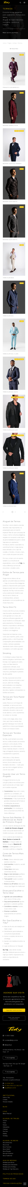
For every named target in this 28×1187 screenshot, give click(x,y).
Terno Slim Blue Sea (9, 506)
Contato (5, 1099)
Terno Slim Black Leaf (10, 430)
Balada (5, 1133)
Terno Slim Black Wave (10, 468)
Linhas (15, 43)
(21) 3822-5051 (18, 1085)
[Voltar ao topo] (24, 1184)
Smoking (21, 130)
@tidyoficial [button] (8, 1045)
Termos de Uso (9, 1178)
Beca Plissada (7, 1151)
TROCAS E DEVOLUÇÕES (12, 1183)
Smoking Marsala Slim (10, 125)
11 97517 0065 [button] (9, 1036)
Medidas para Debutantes (10, 1164)
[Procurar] (19, 2)
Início (4, 43)
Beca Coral (6, 1145)
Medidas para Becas (8, 1162)
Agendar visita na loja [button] (14, 1010)
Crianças (5, 1129)
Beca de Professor (8, 1153)
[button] (24, 2)
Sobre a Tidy (6, 1097)
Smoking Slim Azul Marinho (12, 163)
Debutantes (6, 1127)
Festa (4, 1123)
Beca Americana (7, 1142)
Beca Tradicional (7, 1155)
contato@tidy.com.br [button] (11, 1040)
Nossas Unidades (8, 1102)
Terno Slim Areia (8, 277)
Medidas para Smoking (9, 1167)
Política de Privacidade (13, 1174)
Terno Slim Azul (8, 316)
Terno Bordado (19, 397)
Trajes (9, 43)
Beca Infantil (6, 1149)
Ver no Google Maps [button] (11, 1057)
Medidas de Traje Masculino (11, 1169)
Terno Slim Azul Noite (10, 392)
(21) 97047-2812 (9, 1083)
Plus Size (5, 1131)
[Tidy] (6, 2)
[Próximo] (24, 512)
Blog (5, 1107)
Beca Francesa (7, 1147)
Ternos (21, 54)
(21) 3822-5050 (8, 1085)
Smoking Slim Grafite (10, 201)
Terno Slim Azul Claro (10, 354)
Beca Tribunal (7, 1113)
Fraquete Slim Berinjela (11, 87)
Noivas (5, 1125)
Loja (5, 1111)
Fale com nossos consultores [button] (14, 1018)
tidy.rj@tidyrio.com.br (10, 1088)
